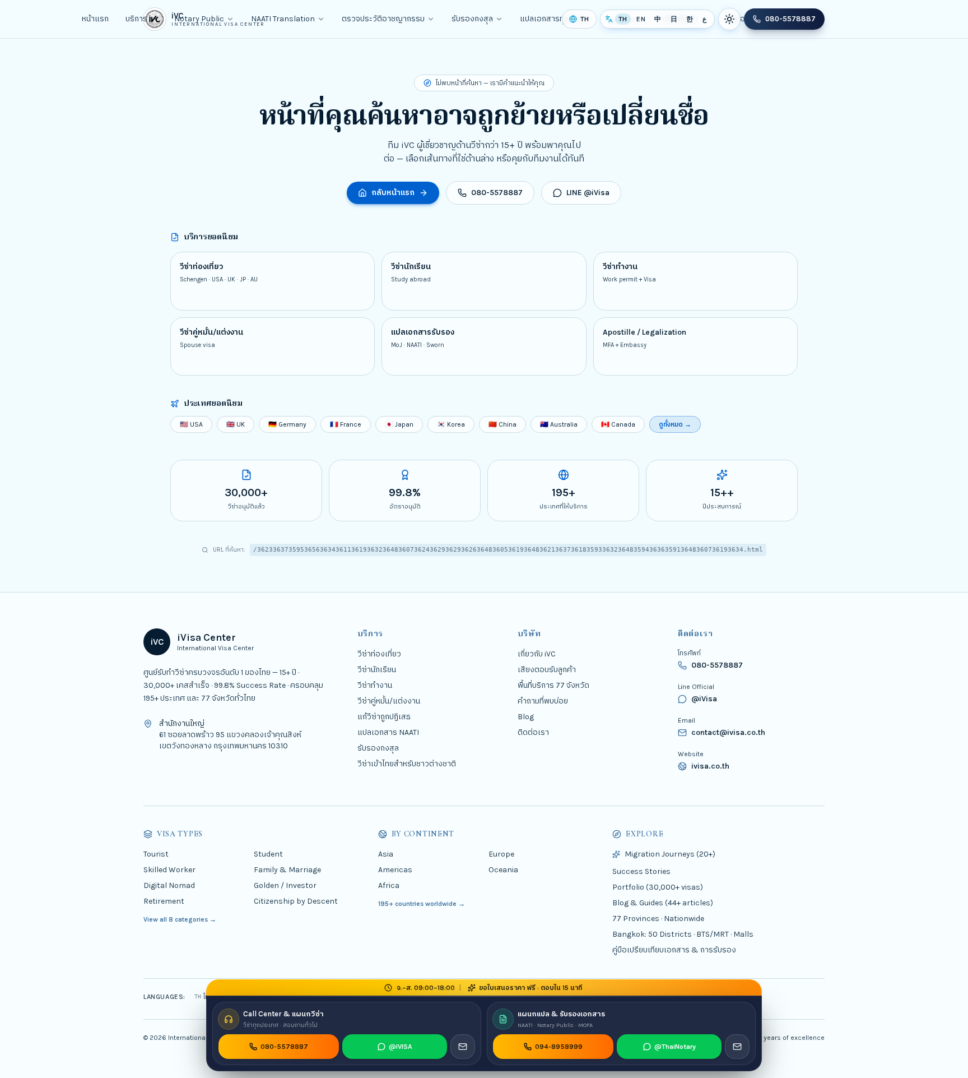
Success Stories (641, 871)
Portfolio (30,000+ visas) (657, 887)
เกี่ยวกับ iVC (537, 654)
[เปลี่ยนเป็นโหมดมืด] (729, 19)
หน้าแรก (95, 19)
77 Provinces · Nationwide (658, 918)
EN (640, 19)
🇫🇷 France (345, 424)
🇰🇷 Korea (451, 424)
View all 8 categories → (179, 919)
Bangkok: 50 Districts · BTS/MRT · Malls (682, 934)
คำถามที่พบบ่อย (543, 701)
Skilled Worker (169, 870)
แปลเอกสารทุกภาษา (552, 19)
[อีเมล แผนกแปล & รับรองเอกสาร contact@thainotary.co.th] (737, 1046)
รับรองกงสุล (472, 19)
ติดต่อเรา (533, 732)
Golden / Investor (285, 885)
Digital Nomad (169, 885)
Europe (501, 854)
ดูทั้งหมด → (675, 424)
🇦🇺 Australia (559, 424)
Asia (385, 854)
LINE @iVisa (587, 192)
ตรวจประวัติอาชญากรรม (383, 19)
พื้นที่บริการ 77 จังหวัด (553, 685)
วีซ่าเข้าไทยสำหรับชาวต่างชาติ (406, 764)
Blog (526, 716)
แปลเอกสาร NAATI (388, 732)
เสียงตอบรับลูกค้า (547, 669)
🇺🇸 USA (191, 424)
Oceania (503, 870)
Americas (395, 870)
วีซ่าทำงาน (374, 685)
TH (622, 19)
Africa (388, 885)
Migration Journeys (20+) (670, 854)
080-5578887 (790, 19)
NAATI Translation (283, 19)
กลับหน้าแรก (393, 192)
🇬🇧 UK (235, 424)
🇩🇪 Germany (287, 424)
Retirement (163, 901)
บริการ (136, 19)
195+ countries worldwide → (421, 904)
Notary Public (199, 19)
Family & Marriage (287, 870)
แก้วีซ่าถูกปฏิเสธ (384, 716)
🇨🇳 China (502, 424)
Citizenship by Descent (296, 901)
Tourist (156, 854)
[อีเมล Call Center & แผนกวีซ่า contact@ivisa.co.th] (462, 1046)
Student (268, 854)
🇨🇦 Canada (618, 424)
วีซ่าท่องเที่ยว (379, 654)
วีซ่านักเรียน (376, 669)
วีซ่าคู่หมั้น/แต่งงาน (388, 701)
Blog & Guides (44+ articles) (662, 903)
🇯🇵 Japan (399, 424)
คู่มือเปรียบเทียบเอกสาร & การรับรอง (674, 950)
